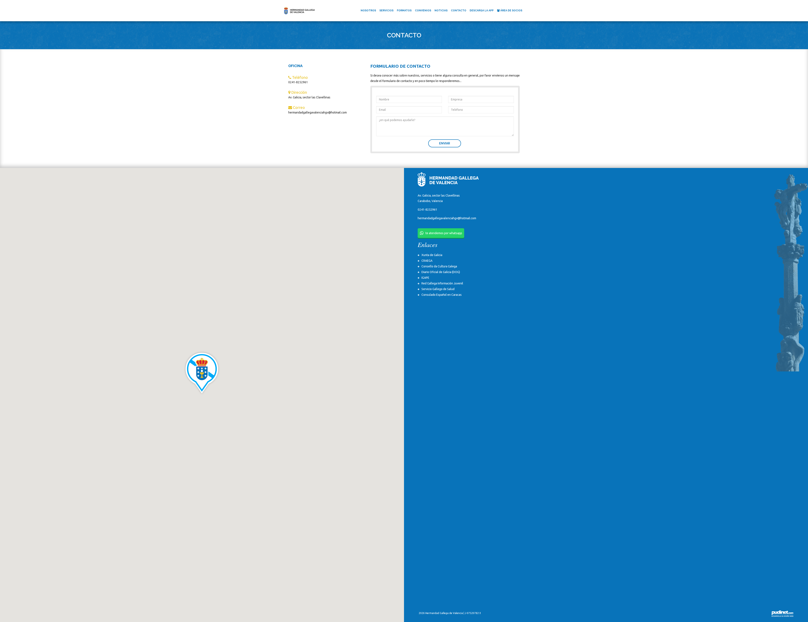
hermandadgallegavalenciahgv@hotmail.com (447, 218)
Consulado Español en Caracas (441, 294)
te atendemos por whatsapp (443, 233)
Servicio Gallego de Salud (437, 289)
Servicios (386, 10)
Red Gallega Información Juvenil (442, 283)
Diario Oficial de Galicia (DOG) (440, 272)
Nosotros (368, 10)
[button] (202, 373)
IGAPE (425, 277)
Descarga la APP (482, 10)
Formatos (404, 10)
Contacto (458, 10)
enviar (444, 143)
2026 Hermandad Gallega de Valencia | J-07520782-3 (450, 613)
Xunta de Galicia (431, 255)
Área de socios (511, 10)
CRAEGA (426, 260)
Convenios (423, 10)
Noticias (441, 10)
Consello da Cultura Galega (439, 266)
